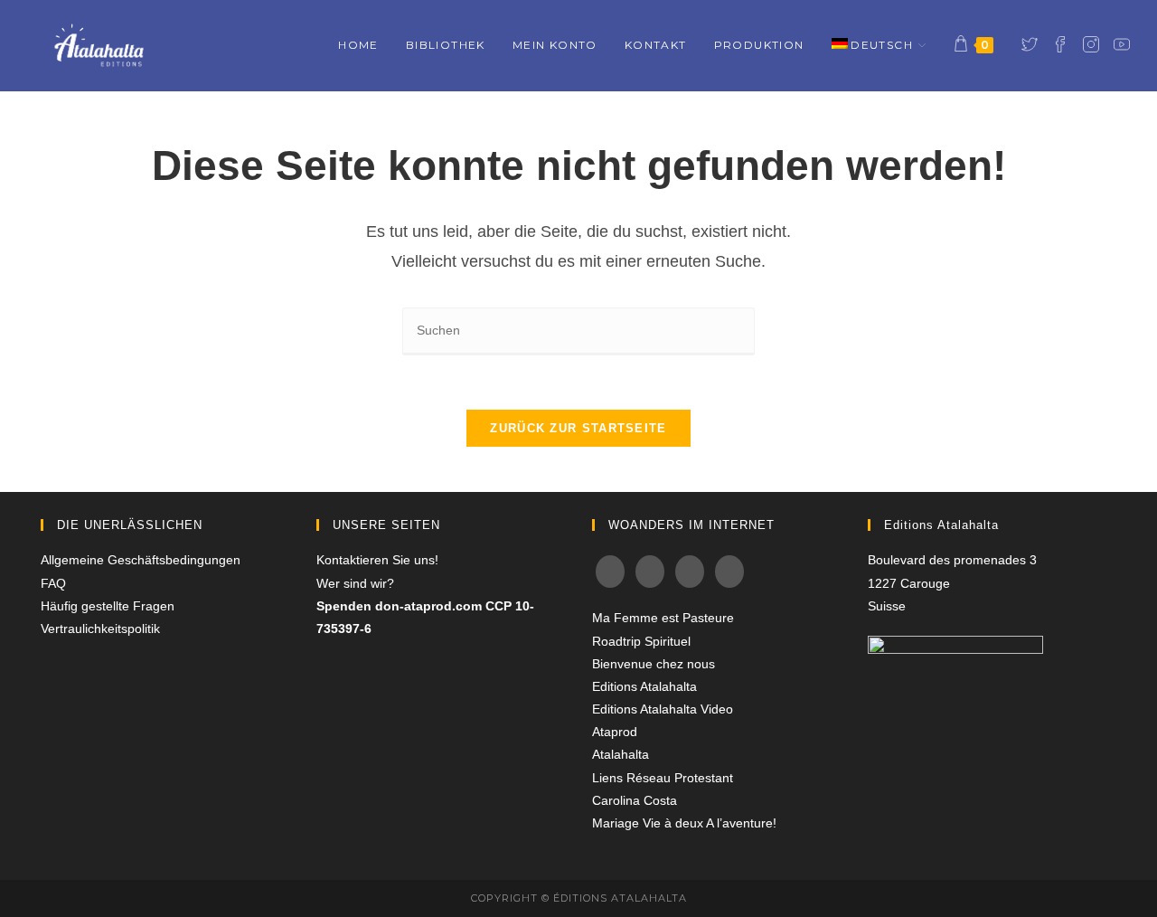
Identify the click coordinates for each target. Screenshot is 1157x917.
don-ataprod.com (428, 606)
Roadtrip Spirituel (641, 641)
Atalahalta (620, 754)
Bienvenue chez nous (653, 664)
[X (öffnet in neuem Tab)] (1029, 43)
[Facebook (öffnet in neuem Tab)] (1060, 43)
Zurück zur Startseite (578, 428)
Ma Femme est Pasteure (663, 617)
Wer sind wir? (355, 583)
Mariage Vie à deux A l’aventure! (684, 823)
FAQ (53, 583)
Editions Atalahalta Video (662, 709)
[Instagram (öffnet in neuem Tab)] (1091, 43)
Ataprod (614, 731)
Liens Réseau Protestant (662, 777)
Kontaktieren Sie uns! (377, 560)
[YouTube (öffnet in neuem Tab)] (1121, 43)
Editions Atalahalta (644, 686)
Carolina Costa (634, 800)
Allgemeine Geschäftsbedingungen (140, 560)
